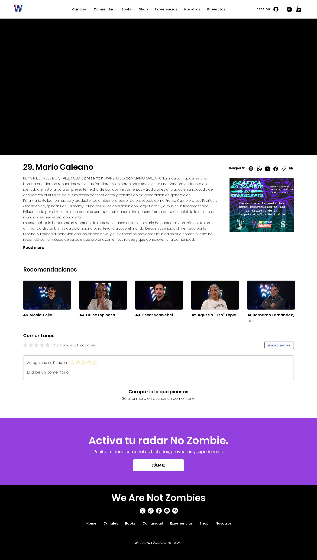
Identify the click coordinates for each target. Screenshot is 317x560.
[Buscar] (289, 9)
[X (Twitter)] (267, 168)
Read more (33, 247)
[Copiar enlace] (283, 168)
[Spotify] (167, 511)
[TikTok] (151, 511)
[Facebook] (275, 168)
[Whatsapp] (175, 511)
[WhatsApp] (259, 168)
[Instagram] (143, 511)
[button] (298, 9)
